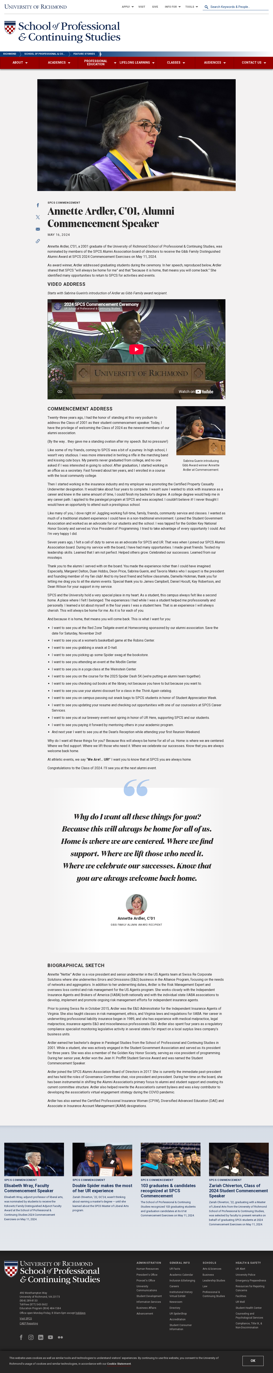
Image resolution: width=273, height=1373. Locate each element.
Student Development (149, 1296)
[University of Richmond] (37, 7)
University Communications (146, 1288)
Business (208, 1274)
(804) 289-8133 (29, 1300)
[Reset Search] (265, 6)
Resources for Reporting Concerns (250, 1288)
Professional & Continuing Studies (214, 1294)
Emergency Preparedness (251, 1280)
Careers (174, 1286)
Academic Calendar (181, 1274)
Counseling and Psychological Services (249, 1315)
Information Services (148, 1301)
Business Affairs (146, 1307)
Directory (175, 1307)
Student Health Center (249, 1307)
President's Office (146, 1274)
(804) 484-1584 (52, 1308)
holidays (81, 1313)
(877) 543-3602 (39, 1304)
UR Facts (175, 1268)
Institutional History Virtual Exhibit (181, 1294)
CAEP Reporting (29, 1323)
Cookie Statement (119, 1363)
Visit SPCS (26, 1318)
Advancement (144, 1313)
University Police (245, 1274)
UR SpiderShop (178, 1313)
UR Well (240, 1301)
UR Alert (240, 1268)
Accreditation (178, 1319)
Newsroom (176, 1301)
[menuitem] (126, 7)
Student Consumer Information (181, 1327)
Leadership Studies (214, 1280)
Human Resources (147, 1268)
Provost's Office (145, 1280)
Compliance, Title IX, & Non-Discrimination (249, 1325)
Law (205, 1286)
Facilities (241, 1296)
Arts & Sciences (212, 1268)
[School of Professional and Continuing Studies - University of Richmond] (52, 1272)
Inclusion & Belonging (182, 1280)
